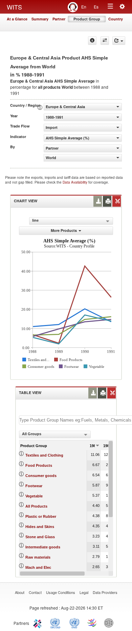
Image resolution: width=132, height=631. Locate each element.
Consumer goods (41, 476)
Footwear (33, 486)
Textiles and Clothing (44, 455)
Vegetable (34, 496)
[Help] (92, 40)
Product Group (86, 18)
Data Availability (75, 182)
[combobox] (55, 434)
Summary (39, 18)
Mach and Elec (38, 567)
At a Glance (17, 18)
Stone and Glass (40, 537)
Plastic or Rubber (40, 516)
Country (115, 18)
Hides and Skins (39, 527)
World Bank (110, 622)
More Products (64, 230)
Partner (58, 18)
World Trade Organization (92, 622)
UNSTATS (74, 622)
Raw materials (37, 557)
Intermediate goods (42, 547)
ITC (38, 622)
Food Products (38, 465)
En (83, 7)
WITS (14, 6)
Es (96, 7)
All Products (36, 506)
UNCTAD (56, 622)
